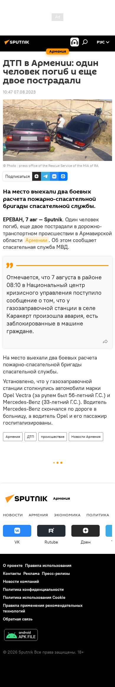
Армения (13, 436)
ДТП (30, 436)
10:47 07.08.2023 (19, 92)
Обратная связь (17, 619)
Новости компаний (21, 581)
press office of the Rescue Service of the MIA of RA (58, 165)
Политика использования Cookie (34, 597)
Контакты (12, 573)
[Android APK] (21, 635)
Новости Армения (86, 436)
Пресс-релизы (56, 573)
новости (13, 514)
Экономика (67, 514)
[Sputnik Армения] (17, 44)
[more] (105, 341)
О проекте (13, 565)
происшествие (52, 436)
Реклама (31, 573)
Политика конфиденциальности (33, 589)
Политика (97, 514)
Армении (36, 240)
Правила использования (48, 565)
